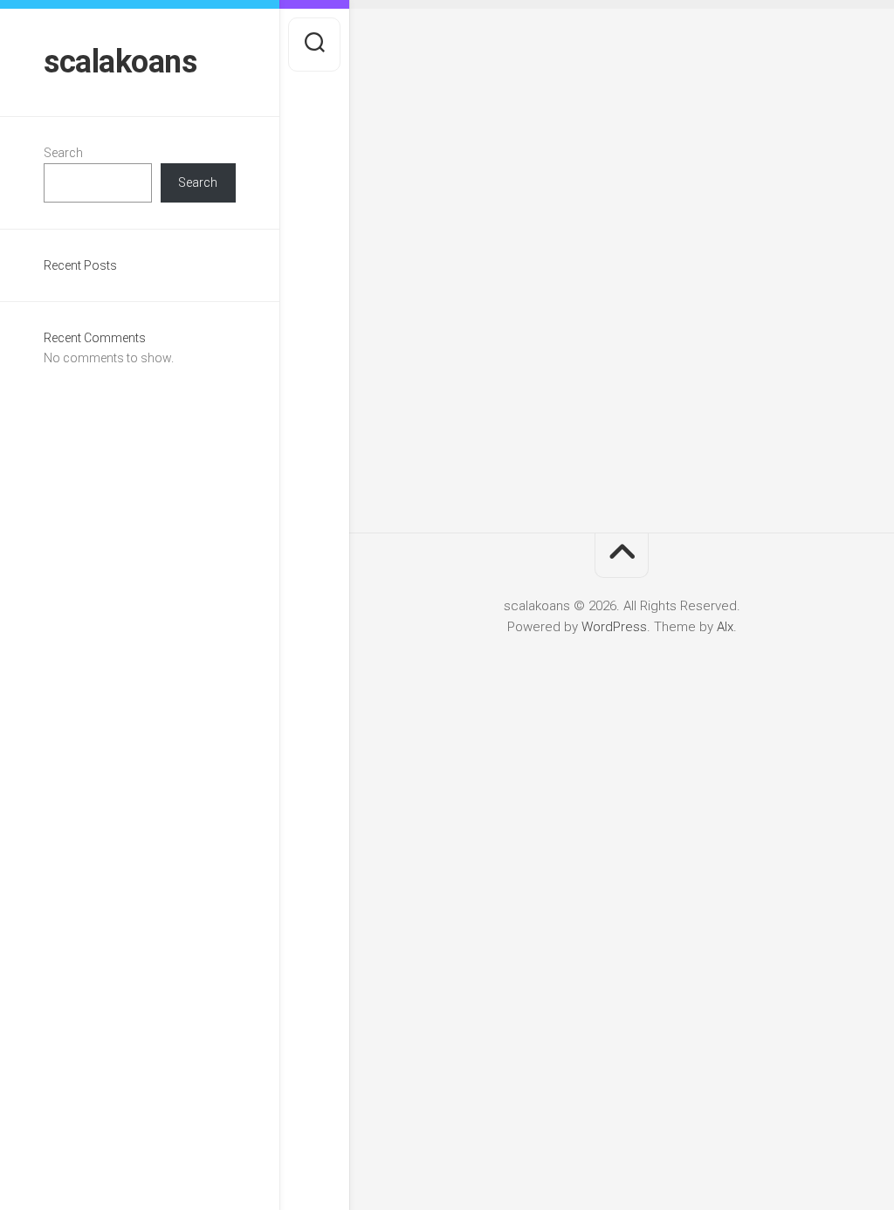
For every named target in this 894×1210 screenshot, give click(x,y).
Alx (725, 627)
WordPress (614, 627)
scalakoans (120, 62)
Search (63, 153)
